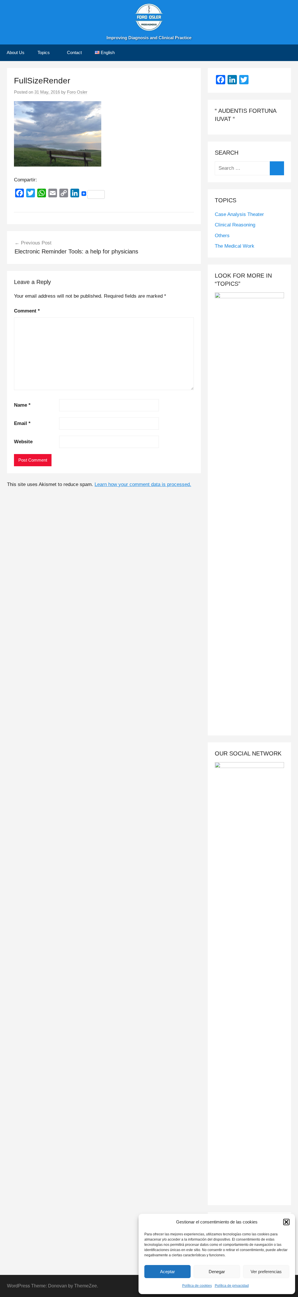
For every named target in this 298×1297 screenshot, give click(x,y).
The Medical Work (234, 246)
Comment (27, 311)
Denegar (217, 1271)
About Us (15, 52)
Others (222, 235)
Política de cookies (197, 1286)
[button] (286, 1222)
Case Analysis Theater (239, 214)
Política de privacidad (232, 1286)
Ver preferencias (266, 1271)
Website (23, 441)
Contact (74, 52)
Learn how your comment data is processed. (143, 484)
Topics (44, 52)
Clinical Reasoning (235, 225)
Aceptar (167, 1271)
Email (22, 423)
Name (22, 405)
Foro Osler (77, 92)
